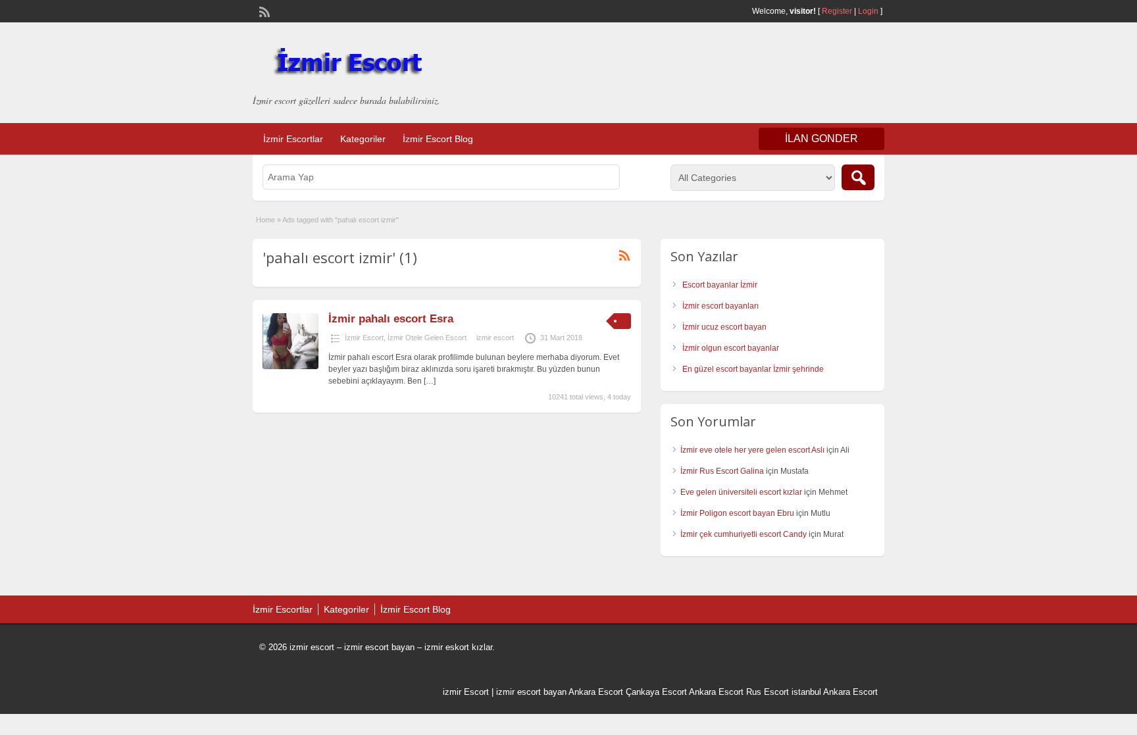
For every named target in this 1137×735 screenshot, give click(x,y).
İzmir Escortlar (293, 139)
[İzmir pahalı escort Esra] (290, 366)
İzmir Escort (364, 338)
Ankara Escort (595, 692)
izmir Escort (466, 692)
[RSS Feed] (263, 10)
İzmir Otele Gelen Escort (427, 338)
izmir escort (495, 338)
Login (868, 11)
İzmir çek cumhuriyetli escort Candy (743, 534)
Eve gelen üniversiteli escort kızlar (741, 492)
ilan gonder (821, 138)
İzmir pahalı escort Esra (390, 319)
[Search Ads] (858, 177)
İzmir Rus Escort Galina (722, 471)
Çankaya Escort (656, 692)
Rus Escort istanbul (783, 692)
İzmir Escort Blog (438, 139)
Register (837, 11)
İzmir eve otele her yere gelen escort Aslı (752, 450)
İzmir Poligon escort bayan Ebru (737, 513)
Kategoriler (363, 139)
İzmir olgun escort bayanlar (730, 348)
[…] (430, 381)
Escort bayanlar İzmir (719, 285)
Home (265, 220)
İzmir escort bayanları (720, 306)
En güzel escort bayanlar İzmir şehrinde (753, 369)
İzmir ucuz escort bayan (724, 327)
